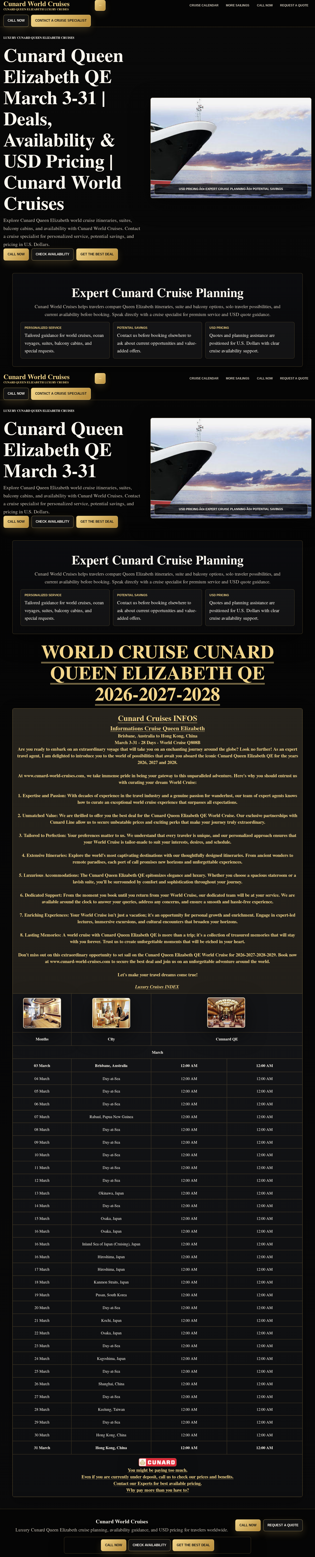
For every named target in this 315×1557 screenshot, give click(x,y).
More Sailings (237, 5)
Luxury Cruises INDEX (157, 986)
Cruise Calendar (204, 5)
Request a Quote (294, 5)
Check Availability (52, 254)
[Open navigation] (100, 5)
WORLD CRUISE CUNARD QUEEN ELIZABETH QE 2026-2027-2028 (157, 672)
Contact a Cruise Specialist (61, 20)
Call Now (265, 5)
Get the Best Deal (97, 254)
